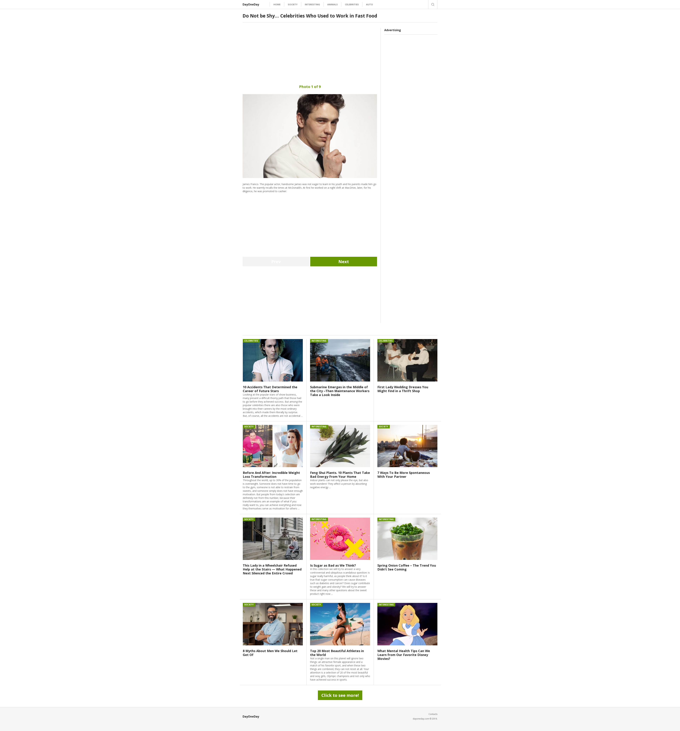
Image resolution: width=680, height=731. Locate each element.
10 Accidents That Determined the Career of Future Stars (270, 389)
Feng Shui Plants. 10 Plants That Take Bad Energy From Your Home (340, 475)
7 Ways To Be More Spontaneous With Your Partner (403, 475)
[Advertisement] (310, 53)
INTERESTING (312, 4)
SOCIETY (293, 4)
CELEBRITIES (352, 4)
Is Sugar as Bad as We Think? (333, 565)
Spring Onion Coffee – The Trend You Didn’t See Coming (406, 567)
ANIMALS (332, 4)
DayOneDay (251, 4)
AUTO (369, 4)
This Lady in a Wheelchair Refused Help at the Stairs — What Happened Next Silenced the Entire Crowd (272, 569)
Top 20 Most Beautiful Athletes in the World (337, 653)
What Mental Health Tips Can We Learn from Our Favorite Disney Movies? (403, 655)
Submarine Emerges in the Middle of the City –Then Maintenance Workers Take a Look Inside (339, 391)
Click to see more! (340, 695)
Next (343, 261)
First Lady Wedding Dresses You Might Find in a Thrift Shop (402, 389)
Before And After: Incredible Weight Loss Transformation (271, 475)
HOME (276, 4)
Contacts (433, 714)
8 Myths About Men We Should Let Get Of (270, 653)
